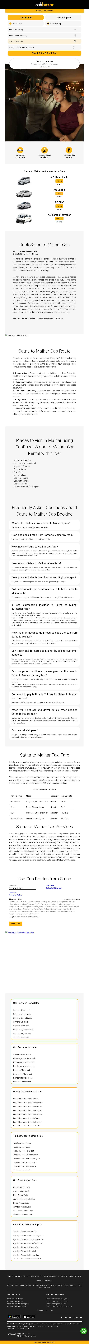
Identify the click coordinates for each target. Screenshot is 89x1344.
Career (78, 1324)
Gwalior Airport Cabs (21, 1191)
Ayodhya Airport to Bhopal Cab (26, 1255)
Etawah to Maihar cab (22, 1082)
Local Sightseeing (48, 1285)
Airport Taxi (34, 1285)
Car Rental (23, 1285)
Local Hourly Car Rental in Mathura (27, 1114)
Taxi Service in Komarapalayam (26, 1158)
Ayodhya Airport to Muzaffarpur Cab (28, 1243)
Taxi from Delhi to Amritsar (16, 1306)
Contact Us (11, 1329)
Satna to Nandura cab (22, 1014)
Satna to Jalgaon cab (22, 1033)
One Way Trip (55, 23)
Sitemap (55, 1326)
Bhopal (53, 1277)
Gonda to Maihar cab (22, 1054)
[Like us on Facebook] (62, 1317)
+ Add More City (16, 41)
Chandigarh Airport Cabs (23, 1214)
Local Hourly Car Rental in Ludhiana (28, 1126)
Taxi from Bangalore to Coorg (56, 1301)
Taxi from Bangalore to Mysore (57, 1299)
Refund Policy (35, 1324)
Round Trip (17, 23)
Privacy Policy (24, 1324)
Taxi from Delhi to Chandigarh (17, 1304)
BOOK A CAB (15, 923)
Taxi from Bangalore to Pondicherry (59, 1306)
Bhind (46, 1277)
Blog (49, 1326)
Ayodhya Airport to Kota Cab (25, 1231)
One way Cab (12, 1285)
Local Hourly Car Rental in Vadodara (28, 1106)
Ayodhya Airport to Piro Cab (24, 1251)
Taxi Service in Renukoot (23, 1151)
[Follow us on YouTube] (81, 1317)
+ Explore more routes (44, 1310)
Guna (79, 1277)
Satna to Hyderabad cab (23, 1029)
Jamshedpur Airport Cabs (24, 1199)
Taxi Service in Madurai (23, 1170)
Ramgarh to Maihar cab (23, 1078)
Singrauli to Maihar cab (22, 1074)
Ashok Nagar (36, 1277)
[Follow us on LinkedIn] (70, 1317)
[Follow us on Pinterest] (77, 1317)
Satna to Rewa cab (21, 1010)
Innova (59, 1285)
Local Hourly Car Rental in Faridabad (28, 1102)
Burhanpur (62, 1277)
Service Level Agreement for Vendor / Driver (58, 1324)
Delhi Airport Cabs (20, 1195)
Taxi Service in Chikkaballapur (25, 1155)
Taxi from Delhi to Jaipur (16, 1301)
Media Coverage (23, 1326)
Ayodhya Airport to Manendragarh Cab (29, 1235)
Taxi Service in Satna (22, 1143)
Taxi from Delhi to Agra (15, 1299)
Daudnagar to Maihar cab (23, 1066)
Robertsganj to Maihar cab (24, 1058)
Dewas (72, 1277)
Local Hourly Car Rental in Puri (26, 1099)
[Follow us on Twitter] (66, 1317)
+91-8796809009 (23, 1329)
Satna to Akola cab (21, 1037)
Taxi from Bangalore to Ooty (56, 1304)
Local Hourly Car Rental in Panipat (27, 1110)
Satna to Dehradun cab (22, 1018)
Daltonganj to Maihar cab (23, 1062)
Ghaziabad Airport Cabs (23, 1211)
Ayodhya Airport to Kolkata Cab (26, 1247)
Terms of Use (12, 1324)
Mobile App (11, 1326)
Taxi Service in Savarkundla (24, 1162)
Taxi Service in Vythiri (22, 1147)
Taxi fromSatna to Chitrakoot (54, 887)
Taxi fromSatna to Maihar (15, 893)
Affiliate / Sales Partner (38, 1326)
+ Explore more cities (44, 1281)
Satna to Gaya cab (20, 1022)
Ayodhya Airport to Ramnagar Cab (27, 1259)
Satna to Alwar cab (21, 1026)
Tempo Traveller (70, 1285)
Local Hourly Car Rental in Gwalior (27, 1122)
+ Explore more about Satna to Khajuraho (24, 917)
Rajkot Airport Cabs (21, 1203)
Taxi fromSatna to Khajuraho (16, 887)
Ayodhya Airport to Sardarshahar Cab (28, 1239)
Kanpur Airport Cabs (21, 1187)
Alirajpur (25, 1277)
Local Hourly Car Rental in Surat (26, 1118)
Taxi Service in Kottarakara (24, 1166)
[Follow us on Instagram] (74, 1317)
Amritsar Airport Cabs (22, 1207)
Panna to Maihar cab (21, 1070)
